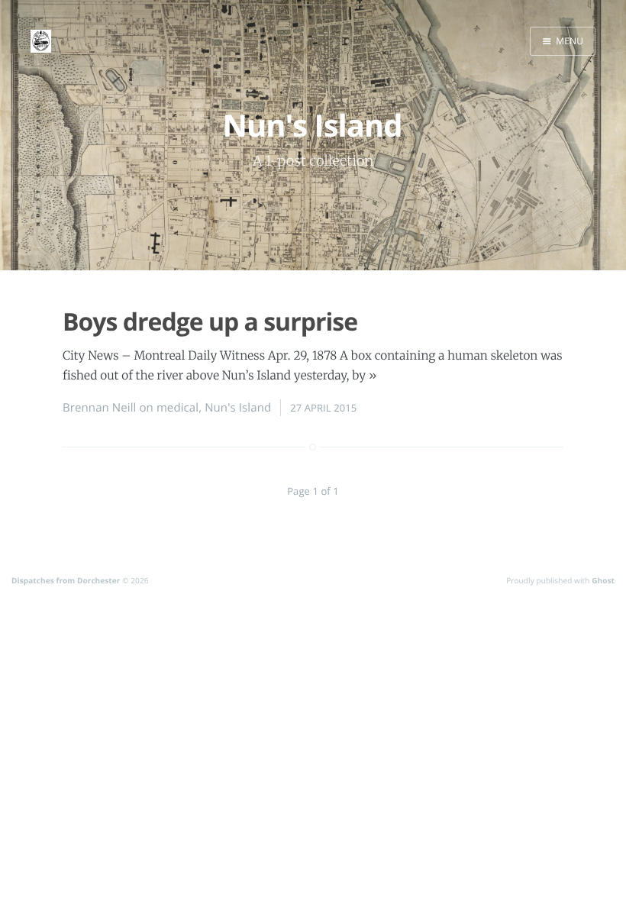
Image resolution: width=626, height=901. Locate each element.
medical (177, 407)
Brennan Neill (99, 407)
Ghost (603, 580)
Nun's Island (238, 407)
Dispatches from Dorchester (65, 580)
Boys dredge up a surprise (210, 321)
